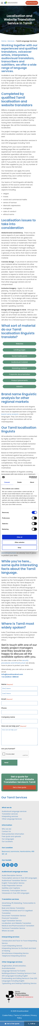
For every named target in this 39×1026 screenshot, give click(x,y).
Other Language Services (12, 819)
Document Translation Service (14, 916)
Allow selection (19, 542)
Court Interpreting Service (12, 946)
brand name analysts (10, 414)
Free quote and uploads (11, 836)
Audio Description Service (12, 875)
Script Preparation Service (12, 885)
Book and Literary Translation (13, 908)
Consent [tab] (7, 482)
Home (3, 41)
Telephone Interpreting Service (14, 956)
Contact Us (6, 831)
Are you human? (8, 749)
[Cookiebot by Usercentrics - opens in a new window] (29, 477)
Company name (8, 717)
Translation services (10, 814)
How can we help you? (13, 726)
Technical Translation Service (13, 928)
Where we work (8, 931)
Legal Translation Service (11, 921)
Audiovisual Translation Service (14, 880)
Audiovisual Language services (14, 811)
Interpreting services (10, 816)
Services (11, 41)
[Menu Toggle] (2, 3)
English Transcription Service (13, 883)
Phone (4, 708)
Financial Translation (10, 918)
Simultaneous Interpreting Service (15, 953)
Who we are (6, 829)
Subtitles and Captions (11, 888)
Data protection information (13, 834)
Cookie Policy (7, 1015)
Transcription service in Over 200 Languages (19, 878)
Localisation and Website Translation (16, 923)
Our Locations (7, 841)
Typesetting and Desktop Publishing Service (19, 983)
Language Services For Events (13, 971)
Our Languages (8, 839)
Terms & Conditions (22, 1015)
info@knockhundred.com (12, 674)
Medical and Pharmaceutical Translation (18, 926)
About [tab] (32, 482)
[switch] (34, 518)
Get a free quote (19, 787)
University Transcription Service (14, 890)
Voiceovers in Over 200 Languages (15, 893)
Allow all (19, 537)
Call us (32, 1024)
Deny (19, 547)
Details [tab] (19, 482)
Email (7, 699)
